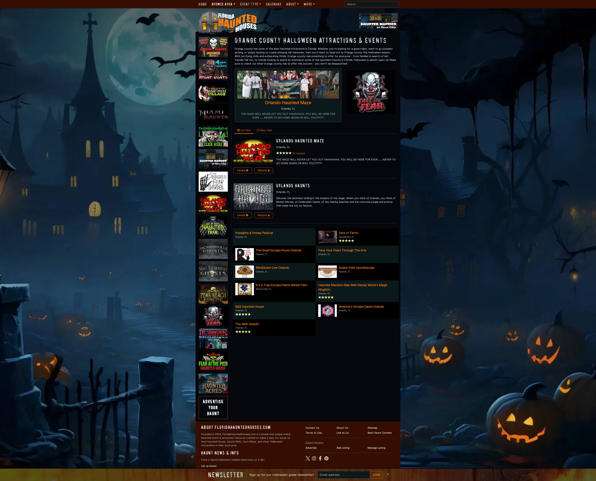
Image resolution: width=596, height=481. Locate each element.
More (308, 4)
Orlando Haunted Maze (288, 102)
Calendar (273, 4)
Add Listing (342, 447)
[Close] (388, 474)
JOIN (376, 475)
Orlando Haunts (293, 185)
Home (203, 4)
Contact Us (312, 427)
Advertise (311, 447)
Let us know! (209, 466)
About (291, 4)
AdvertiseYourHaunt (213, 407)
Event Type (249, 4)
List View (245, 130)
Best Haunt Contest (380, 432)
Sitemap (372, 427)
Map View (266, 130)
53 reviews (298, 153)
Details (241, 170)
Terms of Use (313, 432)
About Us (342, 427)
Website (262, 170)
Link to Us (342, 432)
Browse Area (222, 4)
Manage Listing (376, 447)
